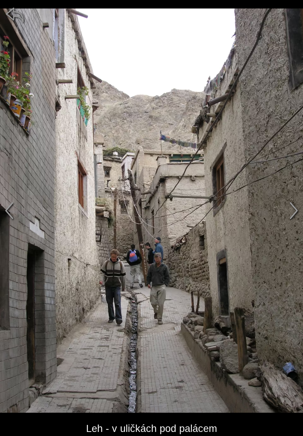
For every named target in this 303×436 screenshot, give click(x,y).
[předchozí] (9, 211)
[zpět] (15, 15)
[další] (293, 211)
